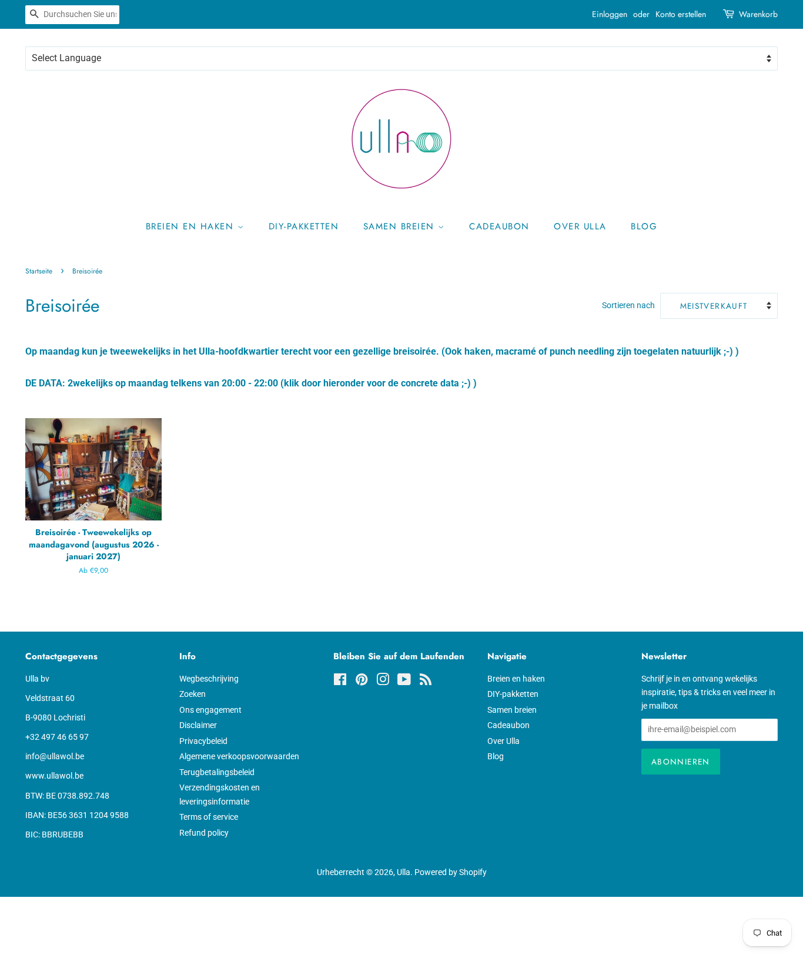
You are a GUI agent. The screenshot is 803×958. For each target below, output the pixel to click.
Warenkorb (758, 14)
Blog (644, 226)
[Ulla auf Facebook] (340, 681)
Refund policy (204, 832)
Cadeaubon (499, 226)
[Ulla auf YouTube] (404, 681)
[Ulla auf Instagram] (382, 681)
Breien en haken (191, 226)
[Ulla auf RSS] (425, 681)
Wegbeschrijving (209, 678)
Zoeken (192, 694)
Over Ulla (580, 226)
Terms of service (208, 817)
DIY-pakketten (304, 226)
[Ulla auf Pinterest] (361, 681)
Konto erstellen (680, 14)
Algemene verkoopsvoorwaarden (239, 756)
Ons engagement (210, 710)
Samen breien (401, 226)
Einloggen (609, 14)
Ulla (403, 872)
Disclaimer (198, 725)
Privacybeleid (203, 741)
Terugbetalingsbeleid (217, 772)
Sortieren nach (628, 306)
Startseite (38, 271)
